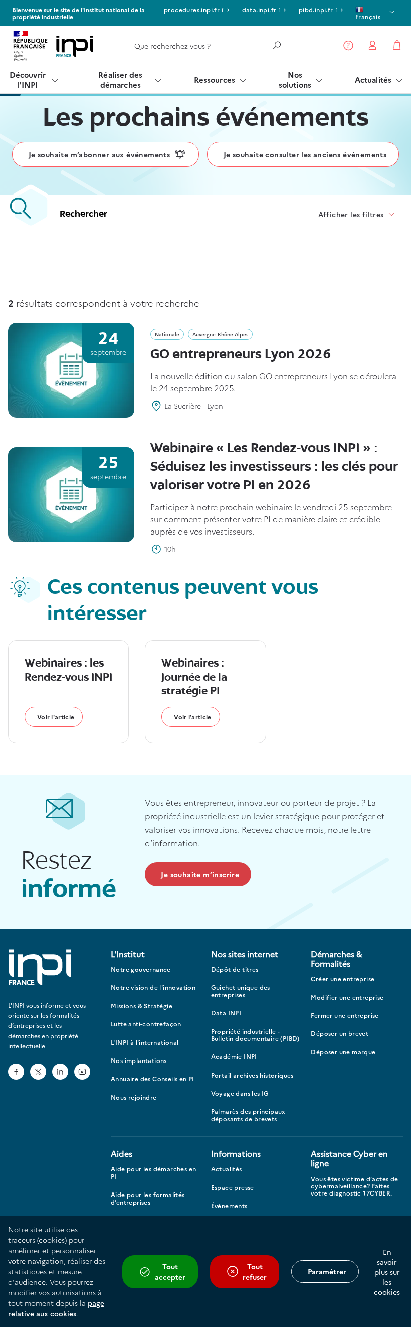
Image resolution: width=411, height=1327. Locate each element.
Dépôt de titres (235, 969)
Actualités (373, 79)
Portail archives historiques (252, 1075)
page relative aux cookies (56, 1308)
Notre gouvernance (141, 969)
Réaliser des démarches (120, 79)
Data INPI (226, 1013)
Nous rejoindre (134, 1097)
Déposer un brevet (339, 1033)
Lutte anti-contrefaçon (146, 1024)
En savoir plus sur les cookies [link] (387, 1272)
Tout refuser (255, 1271)
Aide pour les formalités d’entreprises (148, 1198)
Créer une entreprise (342, 979)
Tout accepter (170, 1271)
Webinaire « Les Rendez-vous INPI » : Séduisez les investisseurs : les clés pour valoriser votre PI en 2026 (274, 467)
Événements (229, 1206)
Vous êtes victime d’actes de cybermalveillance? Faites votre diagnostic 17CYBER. (354, 1186)
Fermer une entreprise (344, 1015)
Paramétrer (327, 1271)
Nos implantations (139, 1061)
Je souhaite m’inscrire (200, 874)
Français (367, 16)
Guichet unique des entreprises (240, 991)
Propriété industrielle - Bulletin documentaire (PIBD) (255, 1035)
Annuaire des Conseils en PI (152, 1079)
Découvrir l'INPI (28, 79)
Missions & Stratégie (141, 1006)
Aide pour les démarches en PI (153, 1172)
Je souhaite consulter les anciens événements (305, 154)
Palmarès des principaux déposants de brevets (248, 1115)
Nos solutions (295, 79)
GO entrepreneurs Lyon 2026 (240, 355)
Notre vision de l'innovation (153, 987)
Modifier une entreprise (347, 997)
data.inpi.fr (259, 9)
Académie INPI (234, 1056)
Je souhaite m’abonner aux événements (99, 154)
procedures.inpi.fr (192, 9)
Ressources (214, 79)
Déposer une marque (343, 1052)
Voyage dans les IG (240, 1093)
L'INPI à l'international (145, 1042)
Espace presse (232, 1187)
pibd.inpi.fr (316, 9)
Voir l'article (55, 716)
